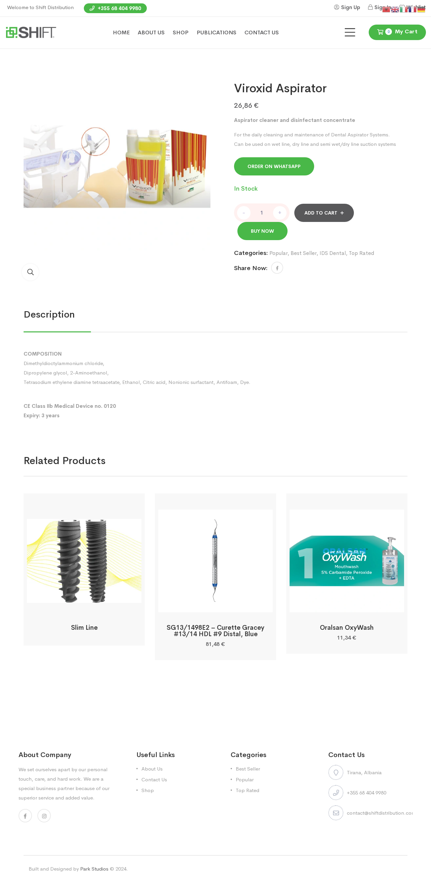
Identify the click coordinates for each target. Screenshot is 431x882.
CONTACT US (261, 32)
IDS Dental (333, 253)
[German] (421, 8)
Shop (147, 790)
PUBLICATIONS (216, 32)
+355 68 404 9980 (118, 8)
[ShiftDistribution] (31, 32)
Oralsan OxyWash (347, 628)
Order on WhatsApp (274, 166)
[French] (412, 8)
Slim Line (84, 628)
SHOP (181, 32)
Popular (278, 253)
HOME (121, 32)
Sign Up (350, 7)
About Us (152, 768)
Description (49, 314)
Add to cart (320, 213)
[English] (395, 8)
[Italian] (404, 8)
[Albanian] (386, 8)
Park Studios (94, 868)
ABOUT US (151, 32)
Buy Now (262, 231)
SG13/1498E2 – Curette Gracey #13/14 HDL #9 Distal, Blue (215, 631)
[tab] (49, 314)
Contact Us (154, 779)
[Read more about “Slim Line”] (84, 604)
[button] (30, 272)
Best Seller (304, 253)
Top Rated (361, 253)
